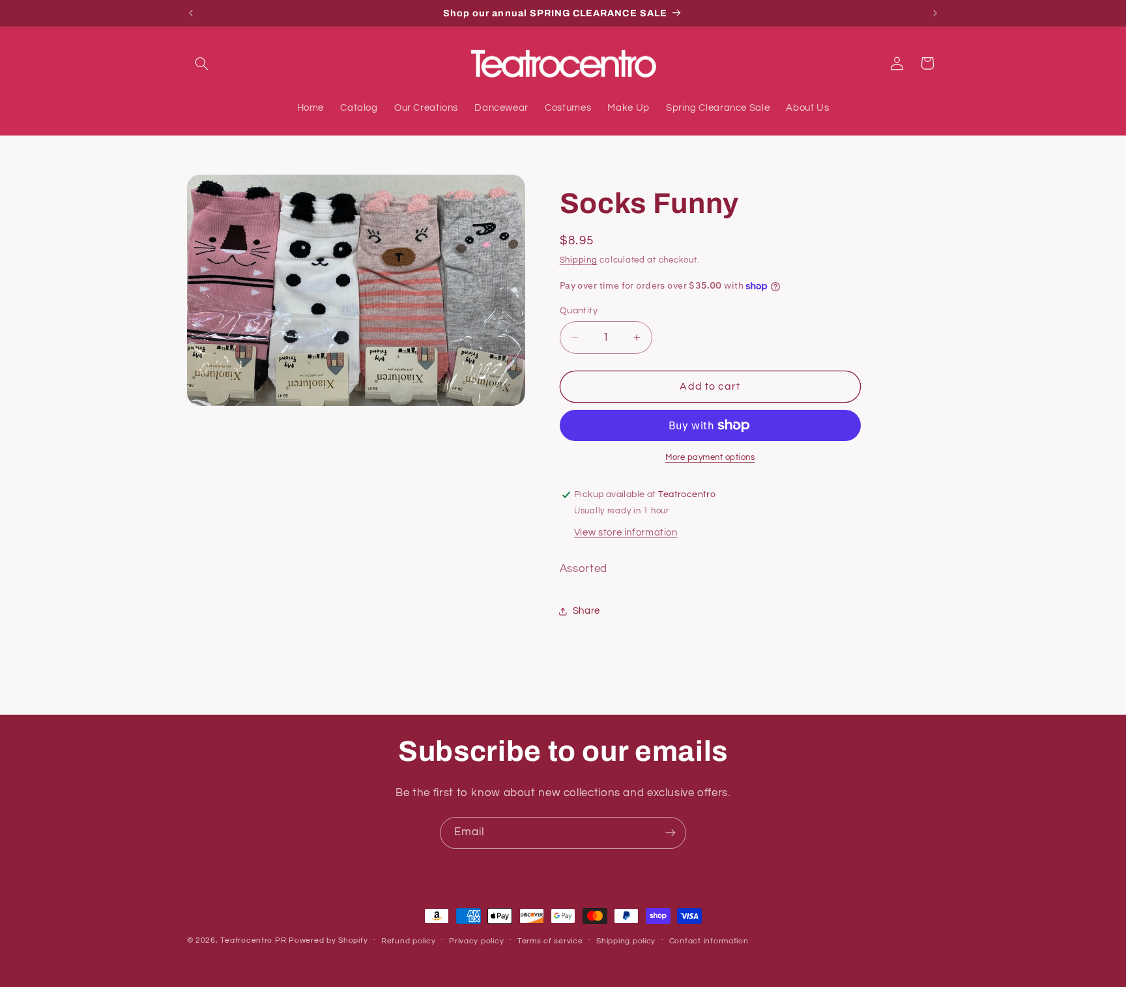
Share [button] (586, 611)
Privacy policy (476, 941)
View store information (626, 532)
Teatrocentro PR (253, 940)
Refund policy (408, 941)
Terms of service (550, 941)
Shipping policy (626, 941)
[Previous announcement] (191, 13)
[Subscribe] (671, 833)
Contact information (709, 941)
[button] (202, 63)
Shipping (579, 261)
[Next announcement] (935, 13)
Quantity (579, 310)
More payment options (710, 457)
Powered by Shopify (328, 940)
